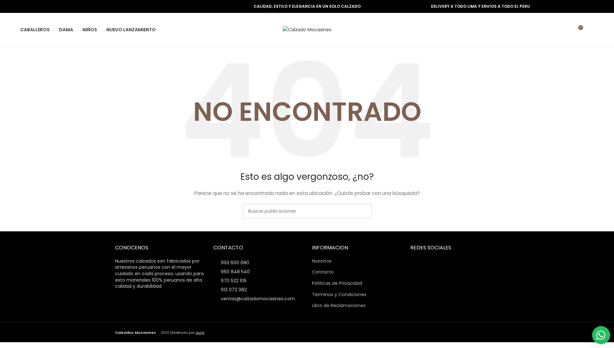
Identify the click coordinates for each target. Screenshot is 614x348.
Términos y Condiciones (339, 295)
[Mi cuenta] (566, 30)
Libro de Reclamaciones (338, 306)
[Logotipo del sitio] (307, 29)
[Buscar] (591, 30)
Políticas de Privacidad (337, 283)
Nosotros (322, 261)
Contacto (323, 272)
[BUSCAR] (364, 211)
